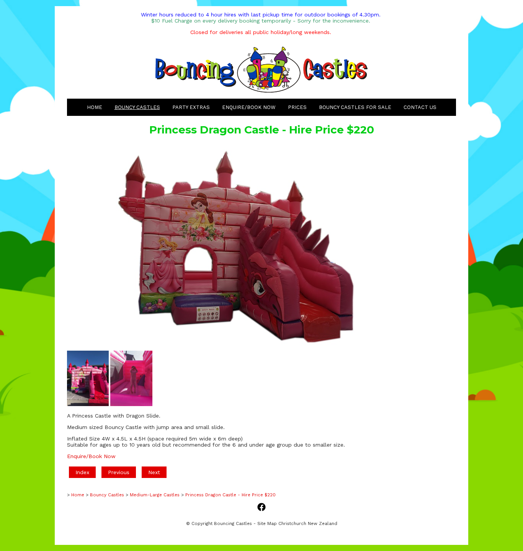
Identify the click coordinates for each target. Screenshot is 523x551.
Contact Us (420, 107)
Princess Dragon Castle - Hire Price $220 (230, 494)
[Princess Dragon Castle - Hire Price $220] (220, 346)
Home (94, 107)
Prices (297, 107)
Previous (118, 472)
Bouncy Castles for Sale (355, 107)
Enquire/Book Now (249, 107)
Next (154, 472)
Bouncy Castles (137, 107)
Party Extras (191, 107)
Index (82, 472)
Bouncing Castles (233, 523)
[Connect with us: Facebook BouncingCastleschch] (261, 507)
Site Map (267, 523)
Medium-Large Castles (155, 494)
